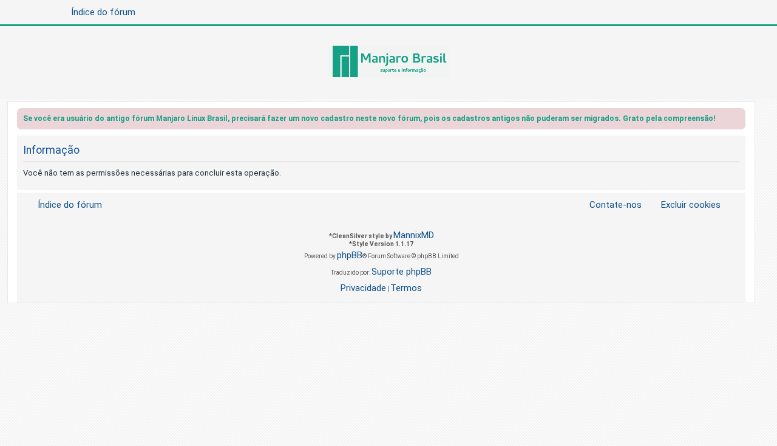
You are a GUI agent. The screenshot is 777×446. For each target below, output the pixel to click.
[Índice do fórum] (388, 62)
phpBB (349, 255)
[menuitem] (683, 205)
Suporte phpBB (402, 271)
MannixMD (413, 235)
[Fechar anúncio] (737, 121)
